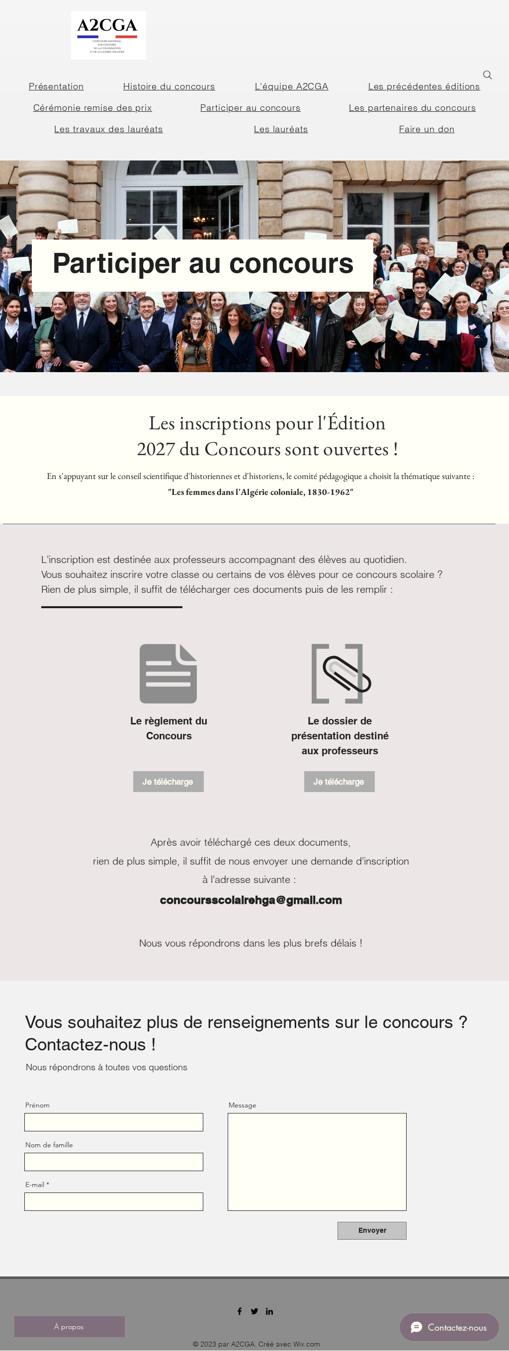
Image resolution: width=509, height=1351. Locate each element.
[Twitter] (254, 1311)
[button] (424, 86)
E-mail (34, 1184)
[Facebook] (240, 1311)
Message (242, 1105)
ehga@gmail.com (295, 899)
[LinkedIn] (269, 1311)
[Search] (487, 75)
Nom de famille (49, 1144)
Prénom (37, 1105)
